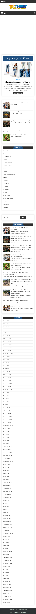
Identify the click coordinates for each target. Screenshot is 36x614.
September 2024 (7, 390)
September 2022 (8, 461)
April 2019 (6, 578)
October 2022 (7, 458)
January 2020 (7, 554)
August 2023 (6, 428)
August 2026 (6, 321)
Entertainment (7, 156)
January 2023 (7, 449)
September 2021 (7, 497)
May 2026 (6, 330)
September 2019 (7, 563)
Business (5, 153)
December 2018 (7, 590)
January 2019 (7, 587)
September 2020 (8, 533)
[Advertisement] (18, 34)
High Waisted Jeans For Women (18, 82)
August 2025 (6, 357)
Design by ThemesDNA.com (18, 612)
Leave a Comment (25, 84)
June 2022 (6, 470)
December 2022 (7, 452)
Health (5, 171)
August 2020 (6, 536)
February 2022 (7, 482)
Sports (5, 192)
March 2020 (6, 548)
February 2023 (7, 446)
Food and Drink (7, 162)
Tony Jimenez (10, 84)
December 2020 (7, 524)
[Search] (34, 13)
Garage (5, 168)
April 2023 (6, 440)
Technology (6, 195)
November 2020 (7, 527)
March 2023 (6, 443)
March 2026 (6, 336)
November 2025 (7, 348)
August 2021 (6, 500)
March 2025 (6, 372)
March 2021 (6, 515)
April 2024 (6, 404)
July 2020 (6, 539)
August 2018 (6, 602)
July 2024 (6, 395)
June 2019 (6, 572)
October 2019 (7, 560)
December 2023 (7, 416)
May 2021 (5, 509)
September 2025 (8, 354)
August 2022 (6, 464)
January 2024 (7, 413)
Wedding (5, 207)
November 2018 (7, 593)
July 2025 (6, 360)
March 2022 (6, 479)
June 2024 (6, 398)
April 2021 (6, 512)
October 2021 (7, 494)
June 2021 (6, 506)
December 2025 (7, 345)
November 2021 (7, 491)
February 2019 (7, 584)
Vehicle (5, 201)
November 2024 (7, 383)
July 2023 (6, 431)
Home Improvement (9, 174)
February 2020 (7, 551)
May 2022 (6, 473)
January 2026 (7, 342)
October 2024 (7, 387)
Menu (4, 1)
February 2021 (7, 518)
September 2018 (7, 599)
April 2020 (6, 545)
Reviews (5, 186)
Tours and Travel (8, 198)
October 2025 (7, 351)
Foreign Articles (7, 165)
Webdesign (6, 204)
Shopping (5, 189)
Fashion (18, 79)
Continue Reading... (18, 93)
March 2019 (6, 581)
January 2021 (7, 521)
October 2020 (7, 530)
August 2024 (6, 393)
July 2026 (6, 324)
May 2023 (6, 437)
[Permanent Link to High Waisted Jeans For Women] (18, 70)
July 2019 (5, 569)
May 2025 (6, 366)
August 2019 (6, 566)
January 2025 (7, 378)
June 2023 (6, 434)
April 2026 (6, 333)
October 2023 (7, 422)
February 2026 (7, 339)
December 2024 (7, 380)
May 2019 (5, 575)
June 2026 (6, 327)
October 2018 (7, 596)
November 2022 (7, 455)
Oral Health (6, 183)
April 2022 (6, 476)
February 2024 (7, 410)
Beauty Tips (6, 150)
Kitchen (5, 177)
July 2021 (5, 503)
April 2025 (6, 369)
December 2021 (7, 488)
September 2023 (8, 425)
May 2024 (6, 401)
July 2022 (6, 467)
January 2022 (7, 485)
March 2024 (6, 408)
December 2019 (7, 557)
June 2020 (6, 542)
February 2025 (7, 375)
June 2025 (6, 363)
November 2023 (7, 419)
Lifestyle (5, 180)
